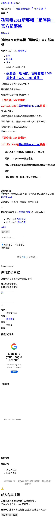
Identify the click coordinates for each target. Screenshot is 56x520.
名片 (8, 62)
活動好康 (21, 222)
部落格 (9, 59)
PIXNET (12, 481)
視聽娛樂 (21, 219)
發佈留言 (5, 248)
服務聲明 (28, 484)
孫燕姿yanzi (6, 197)
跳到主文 (5, 33)
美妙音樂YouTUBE (29, 105)
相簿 (8, 56)
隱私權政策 (46, 481)
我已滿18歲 (6, 515)
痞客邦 (22, 212)
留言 (28, 212)
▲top (3, 227)
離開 (15, 515)
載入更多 (5, 232)
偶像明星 (22, 51)
